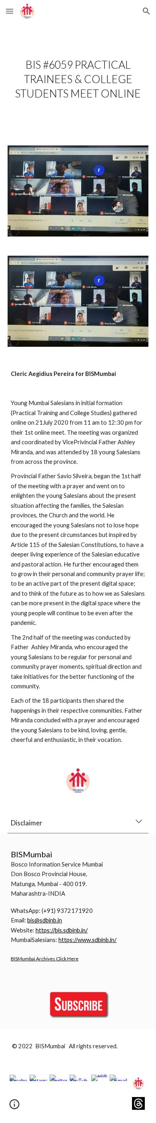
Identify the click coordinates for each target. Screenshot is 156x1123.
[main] (78, 79)
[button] (9, 11)
